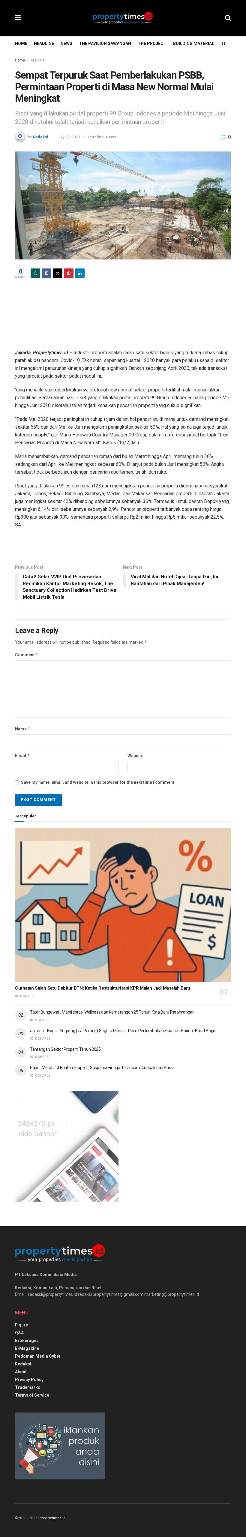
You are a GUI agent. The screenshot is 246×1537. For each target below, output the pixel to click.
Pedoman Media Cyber (38, 1356)
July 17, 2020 (69, 137)
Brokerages (27, 1340)
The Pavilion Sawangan (105, 43)
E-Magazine (27, 1348)
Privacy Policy (29, 1379)
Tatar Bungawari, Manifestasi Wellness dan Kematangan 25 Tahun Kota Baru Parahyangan (112, 1012)
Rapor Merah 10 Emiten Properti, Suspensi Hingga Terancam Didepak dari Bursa (102, 1067)
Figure (21, 1325)
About (21, 1371)
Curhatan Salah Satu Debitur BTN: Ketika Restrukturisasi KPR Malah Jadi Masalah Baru (102, 988)
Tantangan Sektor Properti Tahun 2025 (65, 1049)
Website (135, 755)
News (66, 43)
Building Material (193, 43)
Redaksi (40, 137)
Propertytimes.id (51, 1518)
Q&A (19, 1332)
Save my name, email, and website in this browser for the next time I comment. (98, 782)
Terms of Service (32, 1395)
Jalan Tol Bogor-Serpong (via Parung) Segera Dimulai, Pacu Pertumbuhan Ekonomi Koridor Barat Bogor (123, 1030)
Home (21, 43)
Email (22, 755)
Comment (27, 655)
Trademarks (27, 1387)
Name (23, 729)
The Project (152, 43)
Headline (44, 43)
